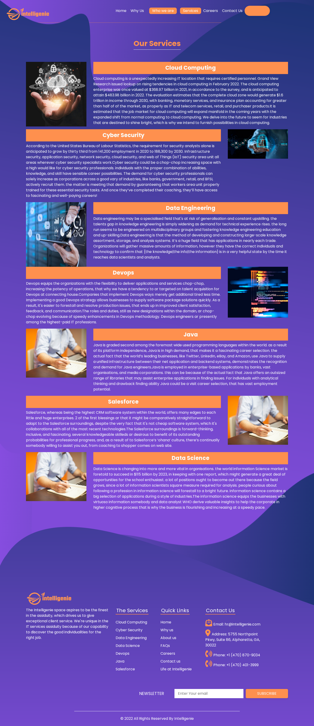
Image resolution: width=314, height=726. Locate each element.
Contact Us (232, 10)
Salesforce (125, 669)
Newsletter (151, 693)
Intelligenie (184, 718)
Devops (122, 653)
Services (190, 10)
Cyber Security (129, 630)
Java (120, 661)
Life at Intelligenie (176, 669)
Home (122, 10)
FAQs (165, 645)
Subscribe (267, 693)
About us (168, 637)
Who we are (163, 10)
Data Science (128, 645)
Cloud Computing (131, 622)
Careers (210, 10)
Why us (166, 630)
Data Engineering (131, 637)
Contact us (170, 661)
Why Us (138, 10)
